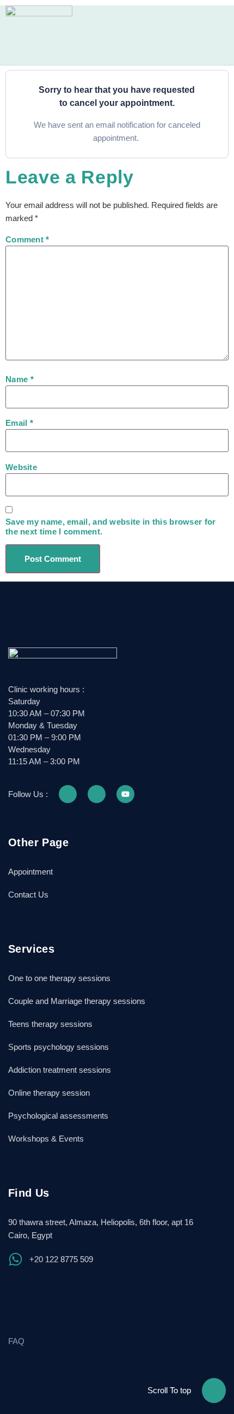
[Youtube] (125, 794)
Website (21, 467)
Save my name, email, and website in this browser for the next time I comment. (110, 526)
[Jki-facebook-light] (68, 794)
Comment (27, 239)
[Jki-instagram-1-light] (97, 794)
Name (19, 379)
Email (19, 422)
